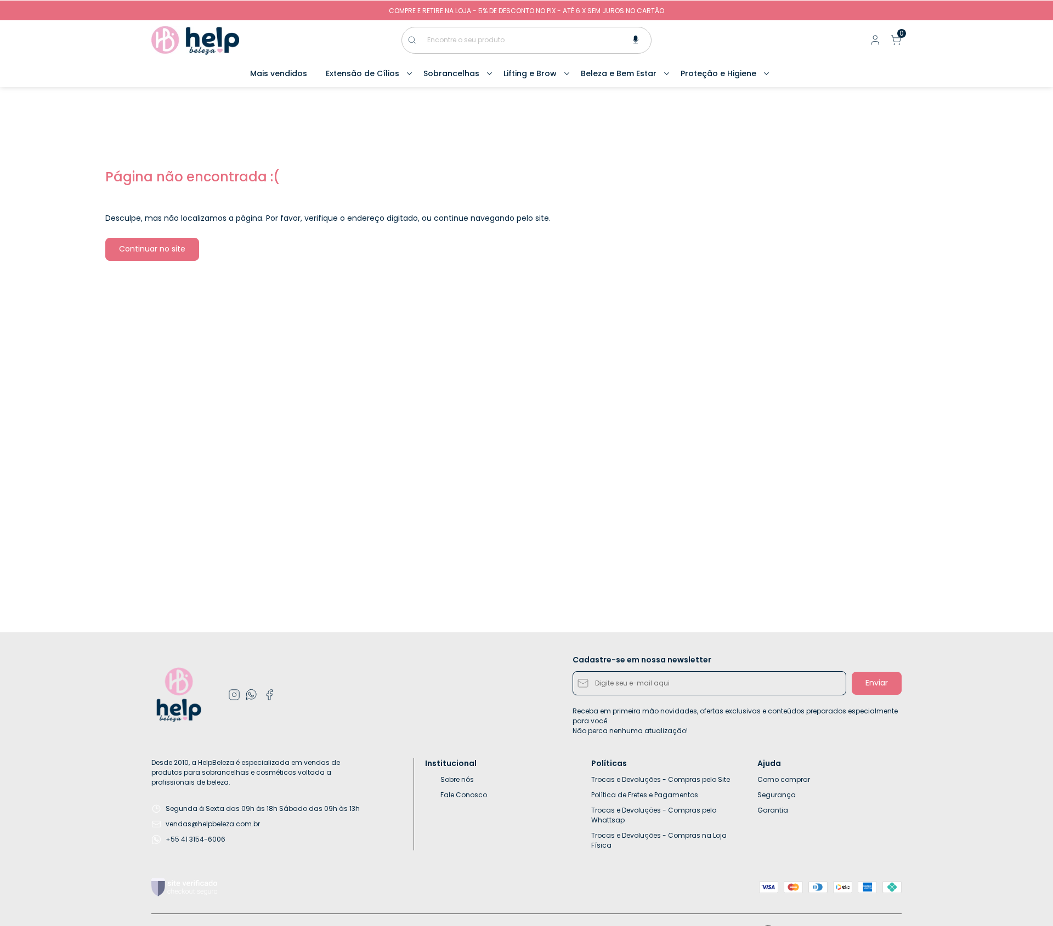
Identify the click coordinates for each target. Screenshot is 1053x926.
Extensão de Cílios (362, 73)
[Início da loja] (195, 40)
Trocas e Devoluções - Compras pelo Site (660, 779)
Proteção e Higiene (718, 73)
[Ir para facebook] (269, 695)
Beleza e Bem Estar (618, 73)
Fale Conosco (463, 794)
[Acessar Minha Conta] (874, 42)
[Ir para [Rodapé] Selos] (184, 887)
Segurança (776, 794)
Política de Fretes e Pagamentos (644, 794)
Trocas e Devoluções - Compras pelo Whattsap (653, 815)
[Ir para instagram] (234, 695)
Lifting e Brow (530, 73)
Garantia (772, 810)
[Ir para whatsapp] (252, 695)
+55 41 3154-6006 (195, 839)
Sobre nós (457, 779)
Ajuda (769, 763)
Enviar (876, 682)
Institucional (451, 763)
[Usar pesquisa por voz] (636, 40)
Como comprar (783, 779)
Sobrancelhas (451, 73)
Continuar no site (152, 248)
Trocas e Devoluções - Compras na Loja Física (659, 840)
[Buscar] (417, 40)
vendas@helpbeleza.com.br (213, 823)
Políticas (609, 763)
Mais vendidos (278, 73)
